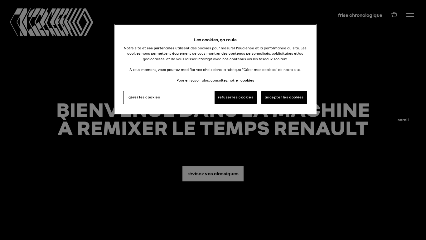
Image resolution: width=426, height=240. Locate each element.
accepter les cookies (284, 97)
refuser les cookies (235, 97)
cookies (247, 80)
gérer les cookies (144, 97)
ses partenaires (160, 48)
